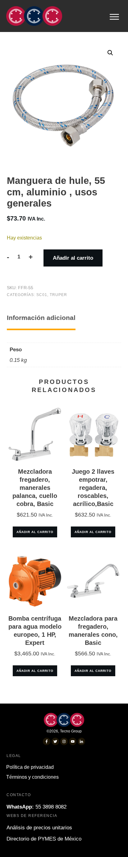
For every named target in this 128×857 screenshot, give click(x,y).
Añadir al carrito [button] (34, 532)
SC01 (41, 295)
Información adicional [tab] (41, 317)
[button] (110, 52)
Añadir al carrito (73, 258)
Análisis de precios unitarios (39, 828)
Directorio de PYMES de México (44, 839)
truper (58, 295)
